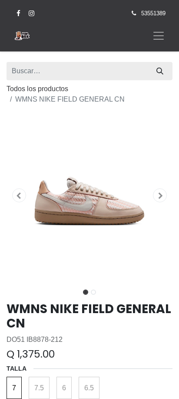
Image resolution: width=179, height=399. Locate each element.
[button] (19, 195)
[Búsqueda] (159, 71)
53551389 (153, 13)
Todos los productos (37, 88)
